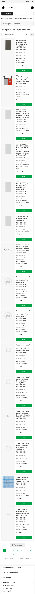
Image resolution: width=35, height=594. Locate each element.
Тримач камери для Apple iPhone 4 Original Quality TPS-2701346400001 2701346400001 (22, 481)
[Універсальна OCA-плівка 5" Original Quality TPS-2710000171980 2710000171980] (8, 221)
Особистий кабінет (10, 572)
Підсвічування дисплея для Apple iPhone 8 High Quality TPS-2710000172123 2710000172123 (23, 80)
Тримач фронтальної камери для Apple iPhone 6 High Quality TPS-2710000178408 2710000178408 (23, 415)
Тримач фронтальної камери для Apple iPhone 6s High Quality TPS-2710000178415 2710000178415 (23, 382)
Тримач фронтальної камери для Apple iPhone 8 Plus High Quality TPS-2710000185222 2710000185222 (23, 281)
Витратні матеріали (7, 18)
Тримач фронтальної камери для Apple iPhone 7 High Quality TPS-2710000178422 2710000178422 (23, 349)
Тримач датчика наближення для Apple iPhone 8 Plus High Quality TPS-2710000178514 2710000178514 (22, 514)
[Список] (32, 34)
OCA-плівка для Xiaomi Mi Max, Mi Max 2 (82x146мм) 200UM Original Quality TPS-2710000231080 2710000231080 (22, 187)
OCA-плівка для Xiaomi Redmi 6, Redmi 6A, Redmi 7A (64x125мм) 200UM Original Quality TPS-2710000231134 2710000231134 (22, 115)
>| (22, 555)
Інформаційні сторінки (12, 567)
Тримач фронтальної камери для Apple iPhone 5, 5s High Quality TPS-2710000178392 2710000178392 (23, 448)
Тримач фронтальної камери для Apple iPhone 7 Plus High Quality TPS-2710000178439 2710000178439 (23, 315)
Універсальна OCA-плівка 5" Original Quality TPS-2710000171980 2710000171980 (22, 220)
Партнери (7, 577)
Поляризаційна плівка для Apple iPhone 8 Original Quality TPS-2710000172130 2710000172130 (21, 45)
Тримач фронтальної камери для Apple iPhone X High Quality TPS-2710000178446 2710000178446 (23, 248)
